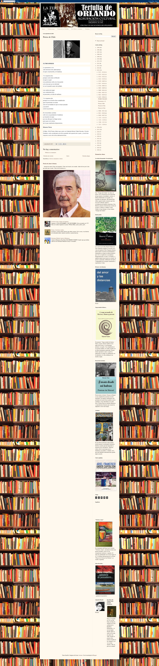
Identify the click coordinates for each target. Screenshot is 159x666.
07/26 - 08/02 (101, 85)
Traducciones (51, 29)
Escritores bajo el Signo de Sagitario (59, 221)
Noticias (87, 29)
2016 (98, 127)
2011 (98, 61)
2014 (98, 68)
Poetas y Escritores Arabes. (57, 230)
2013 (98, 65)
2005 (98, 47)
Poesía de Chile (101, 106)
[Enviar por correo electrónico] (59, 144)
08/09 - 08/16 (101, 90)
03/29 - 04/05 (101, 81)
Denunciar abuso (100, 154)
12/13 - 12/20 (101, 124)
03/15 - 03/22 (101, 76)
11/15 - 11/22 (101, 117)
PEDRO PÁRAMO (102, 99)
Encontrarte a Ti (102, 101)
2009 (98, 56)
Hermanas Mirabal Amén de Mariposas (60, 238)
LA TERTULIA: (56, 7)
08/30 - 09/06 (101, 97)
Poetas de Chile (101, 108)
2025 (98, 147)
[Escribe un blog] (61, 144)
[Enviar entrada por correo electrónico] (56, 144)
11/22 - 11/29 (101, 120)
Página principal (100, 40)
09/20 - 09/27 (101, 115)
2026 (98, 150)
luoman (80, 655)
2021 (98, 138)
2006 (98, 50)
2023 (98, 143)
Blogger (95, 655)
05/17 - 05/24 (101, 83)
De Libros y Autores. (76, 29)
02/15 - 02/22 (101, 74)
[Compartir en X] (62, 144)
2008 (98, 54)
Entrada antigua (86, 156)
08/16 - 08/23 (101, 92)
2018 (98, 132)
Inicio (43, 29)
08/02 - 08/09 (101, 88)
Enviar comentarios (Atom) (56, 158)
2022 (98, 141)
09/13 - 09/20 (101, 113)
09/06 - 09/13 (101, 111)
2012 (98, 63)
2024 (98, 145)
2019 (98, 134)
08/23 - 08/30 (101, 94)
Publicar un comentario (50, 152)
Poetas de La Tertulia (62, 29)
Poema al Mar (101, 103)
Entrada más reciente (48, 156)
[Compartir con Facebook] (64, 144)
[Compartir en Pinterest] (65, 144)
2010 (98, 59)
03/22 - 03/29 (101, 79)
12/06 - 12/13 (101, 122)
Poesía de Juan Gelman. (50, 164)
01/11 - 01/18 (101, 72)
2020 (98, 136)
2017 (98, 129)
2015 (98, 70)
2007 (98, 52)
